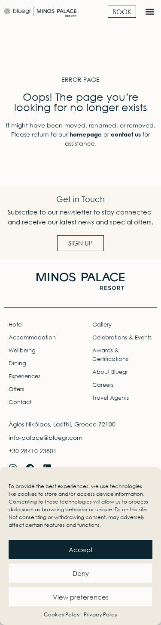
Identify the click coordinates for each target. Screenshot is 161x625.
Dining (17, 363)
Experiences (24, 376)
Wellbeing (22, 350)
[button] (150, 11)
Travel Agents (110, 397)
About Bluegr (110, 372)
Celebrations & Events (122, 337)
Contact (20, 402)
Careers (102, 385)
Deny (81, 573)
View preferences (81, 597)
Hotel (16, 324)
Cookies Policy (61, 614)
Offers (16, 389)
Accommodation (32, 337)
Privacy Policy (100, 614)
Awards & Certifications (110, 355)
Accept (81, 549)
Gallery (102, 324)
